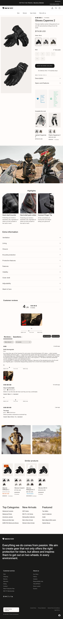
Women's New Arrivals (28, 523)
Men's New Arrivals (27, 520)
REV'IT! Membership (8, 591)
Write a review (55, 336)
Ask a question (47, 336)
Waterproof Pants (7, 514)
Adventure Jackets (7, 517)
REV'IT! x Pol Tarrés (27, 514)
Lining (4, 243)
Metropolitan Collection (28, 517)
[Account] (52, 8)
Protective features (9, 260)
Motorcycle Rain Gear (8, 520)
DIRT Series (25, 511)
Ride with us (42, 13)
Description (39, 78)
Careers (35, 579)
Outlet (44, 517)
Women (25, 13)
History (35, 576)
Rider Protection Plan (9, 588)
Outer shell (6, 278)
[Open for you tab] (59, 615)
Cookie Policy (33, 608)
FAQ (4, 574)
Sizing (5, 583)
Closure (5, 249)
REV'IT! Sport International (12, 614)
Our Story (35, 574)
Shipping (5, 576)
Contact (5, 586)
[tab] (17, 337)
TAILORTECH (36, 583)
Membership (57, 1)
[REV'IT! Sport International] (7, 8)
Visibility (5, 272)
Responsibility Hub (38, 581)
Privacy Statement (42, 608)
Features (5, 266)
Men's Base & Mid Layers (49, 520)
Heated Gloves (46, 523)
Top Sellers (45, 511)
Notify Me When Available (44, 65)
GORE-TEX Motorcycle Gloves (10, 523)
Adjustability (6, 283)
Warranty (5, 581)
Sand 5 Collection (47, 514)
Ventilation (6, 237)
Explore (35, 588)
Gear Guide (33, 13)
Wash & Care (6, 289)
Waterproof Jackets (7, 511)
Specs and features (42, 83)
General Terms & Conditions (54, 608)
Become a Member (38, 2)
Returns (5, 579)
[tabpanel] (31, 380)
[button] (31, 319)
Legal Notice (57, 610)
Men (18, 13)
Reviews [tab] (8, 337)
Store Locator (36, 586)
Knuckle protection (9, 255)
